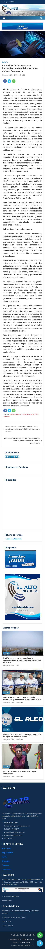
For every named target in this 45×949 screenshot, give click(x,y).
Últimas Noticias (11, 628)
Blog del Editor (7, 853)
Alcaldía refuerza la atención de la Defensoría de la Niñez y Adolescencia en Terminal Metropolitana (22, 440)
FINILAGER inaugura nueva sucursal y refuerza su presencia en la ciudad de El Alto (22, 698)
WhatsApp (6, 861)
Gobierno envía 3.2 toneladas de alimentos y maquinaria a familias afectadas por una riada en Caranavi (22, 429)
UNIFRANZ (6, 416)
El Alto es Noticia (28, 939)
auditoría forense (15, 414)
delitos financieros (28, 414)
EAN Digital (19, 702)
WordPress (29, 945)
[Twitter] (9, 81)
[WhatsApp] (13, 81)
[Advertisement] (22, 505)
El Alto (5, 62)
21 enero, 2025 (7, 75)
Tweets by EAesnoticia (13, 539)
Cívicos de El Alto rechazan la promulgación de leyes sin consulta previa (22, 735)
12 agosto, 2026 (8, 776)
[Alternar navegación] (4, 18)
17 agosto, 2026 (8, 739)
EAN (15, 75)
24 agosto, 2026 (8, 665)
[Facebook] (5, 81)
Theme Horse (25, 942)
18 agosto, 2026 (8, 702)
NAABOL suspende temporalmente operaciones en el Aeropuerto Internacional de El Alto (22, 660)
